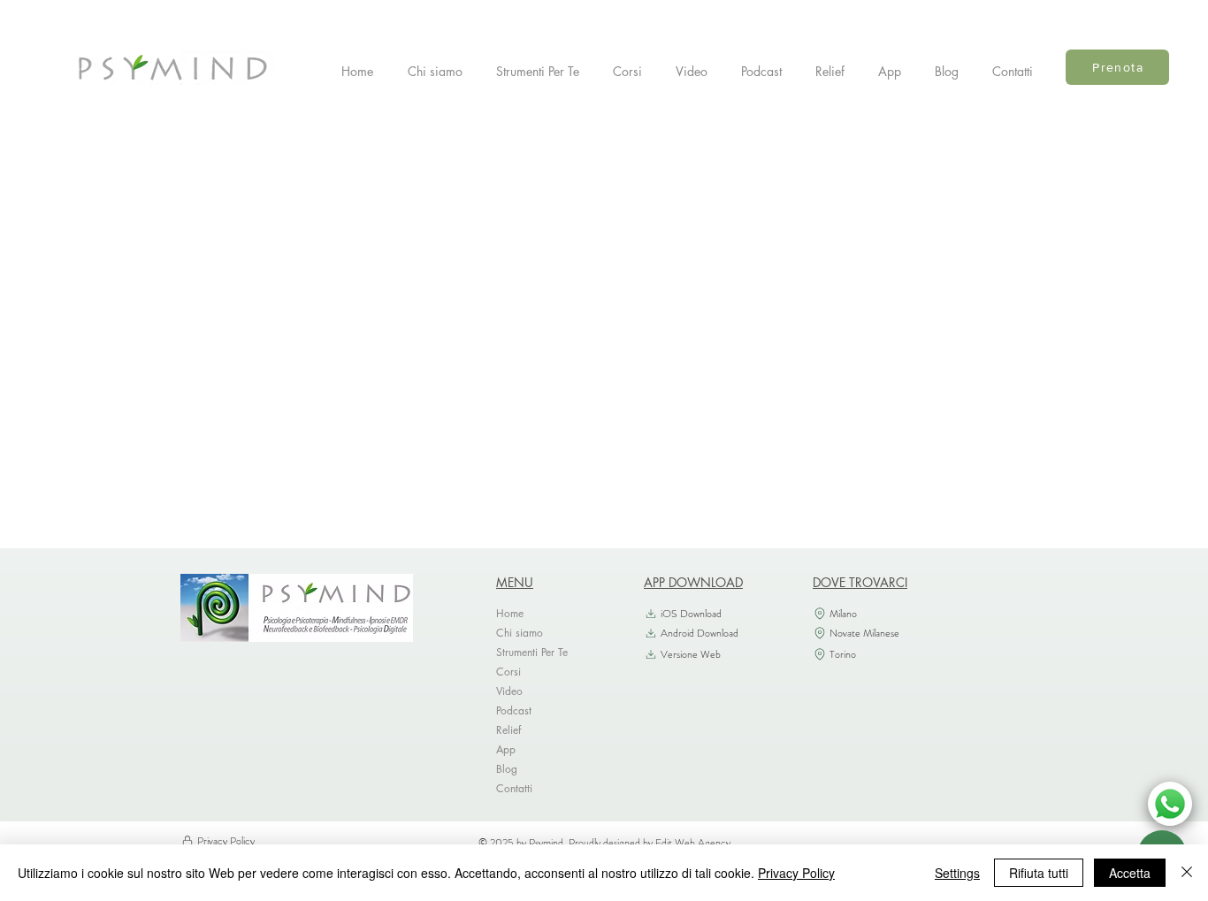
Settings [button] (957, 873)
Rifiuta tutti (1038, 873)
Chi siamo (519, 632)
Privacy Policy (796, 873)
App (506, 749)
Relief (508, 729)
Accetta (1130, 873)
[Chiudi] (1186, 873)
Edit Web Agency (692, 843)
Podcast (513, 710)
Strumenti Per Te (532, 652)
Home (510, 613)
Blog (506, 768)
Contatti (514, 788)
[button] (541, 72)
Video (509, 691)
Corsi (508, 671)
